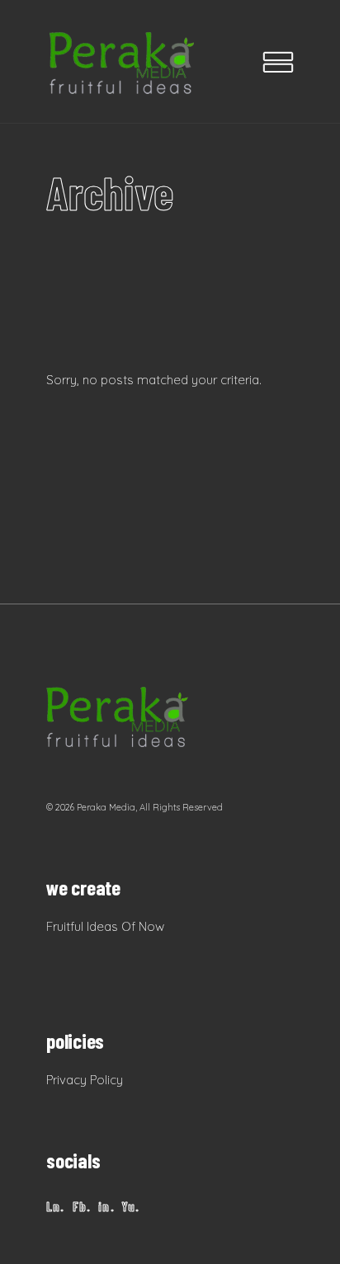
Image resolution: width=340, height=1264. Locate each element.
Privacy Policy (84, 1080)
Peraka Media (106, 807)
